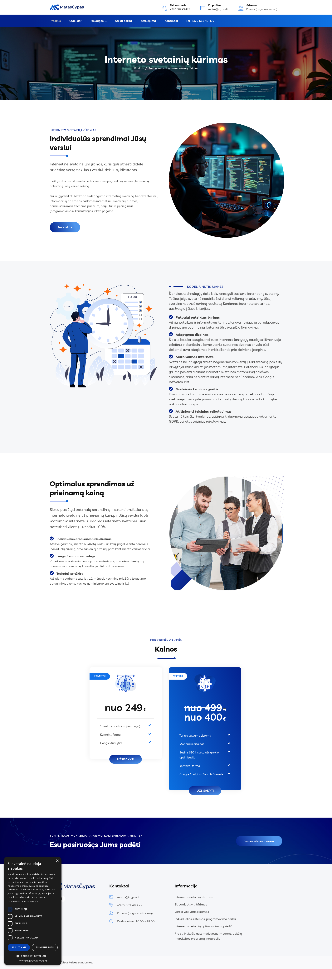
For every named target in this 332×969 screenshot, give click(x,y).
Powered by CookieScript (32, 961)
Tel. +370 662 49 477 (200, 21)
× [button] (57, 860)
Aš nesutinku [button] (45, 947)
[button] (33, 956)
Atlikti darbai (124, 21)
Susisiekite (64, 227)
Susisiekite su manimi (259, 841)
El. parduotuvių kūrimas (191, 904)
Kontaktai (171, 21)
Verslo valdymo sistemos (192, 912)
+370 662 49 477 (129, 905)
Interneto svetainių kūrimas (193, 897)
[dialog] (32, 911)
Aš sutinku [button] (19, 947)
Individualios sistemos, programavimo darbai (206, 919)
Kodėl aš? (75, 21)
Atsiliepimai (149, 21)
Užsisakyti (125, 759)
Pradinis (55, 21)
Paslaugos (97, 21)
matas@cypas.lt (218, 9)
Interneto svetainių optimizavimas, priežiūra (205, 926)
